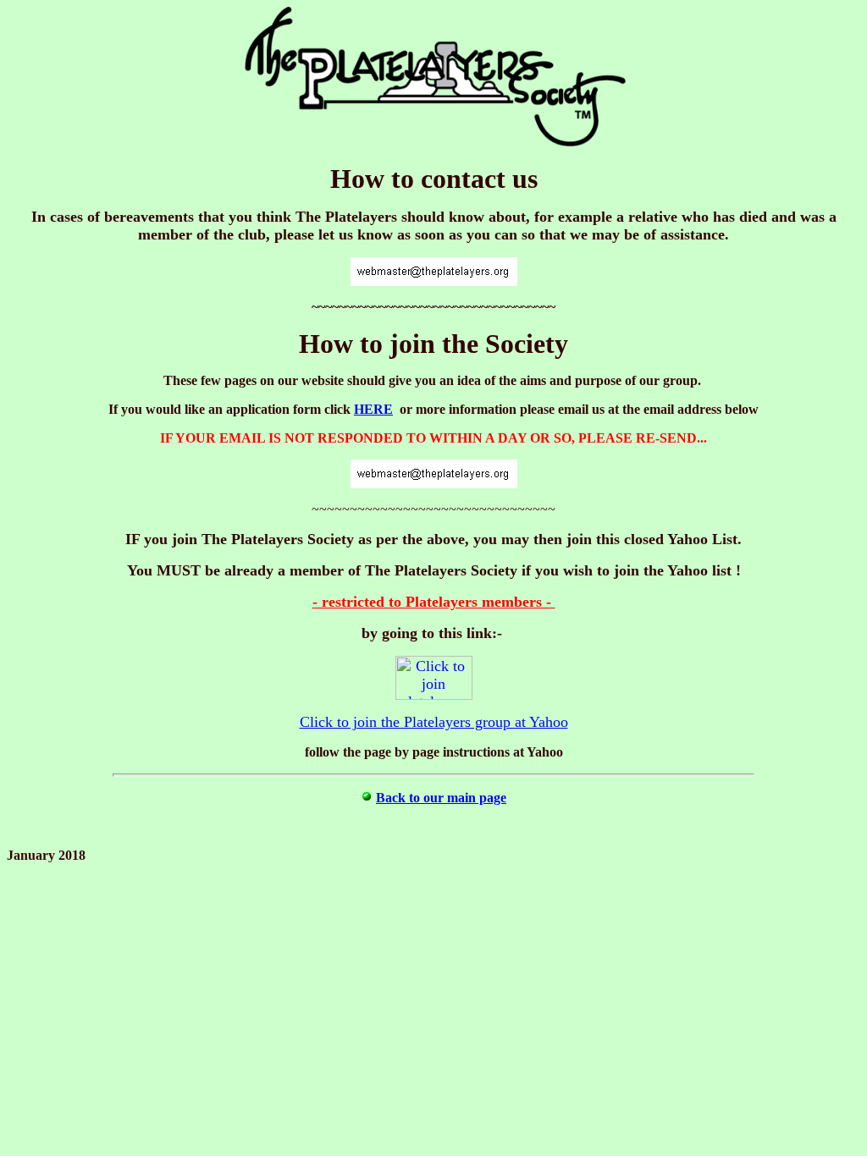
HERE (373, 409)
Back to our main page (441, 797)
